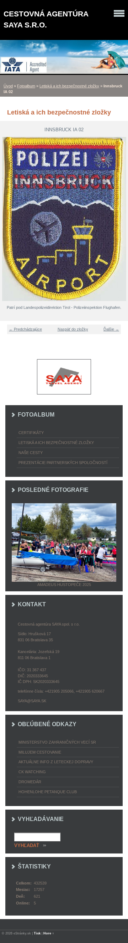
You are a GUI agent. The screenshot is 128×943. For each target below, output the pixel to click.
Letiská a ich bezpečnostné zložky (69, 86)
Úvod (8, 86)
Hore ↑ (48, 933)
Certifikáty (31, 432)
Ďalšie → (111, 329)
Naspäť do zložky (73, 329)
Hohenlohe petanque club (47, 792)
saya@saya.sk (32, 701)
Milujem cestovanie (39, 752)
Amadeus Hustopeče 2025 (64, 584)
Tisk (37, 933)
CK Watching (32, 772)
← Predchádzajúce (25, 329)
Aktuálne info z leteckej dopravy (55, 762)
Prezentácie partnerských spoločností (62, 462)
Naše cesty (30, 452)
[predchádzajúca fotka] (10, 219)
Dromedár (29, 782)
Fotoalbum (26, 86)
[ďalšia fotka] (118, 219)
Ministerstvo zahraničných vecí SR (57, 742)
